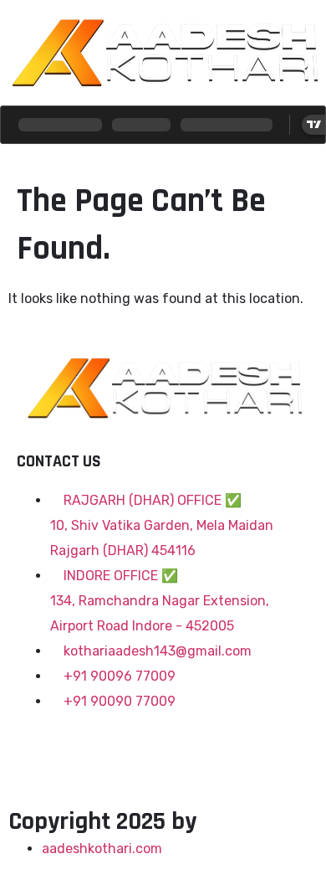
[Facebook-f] (38, 752)
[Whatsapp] (173, 752)
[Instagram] (83, 752)
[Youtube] (128, 752)
